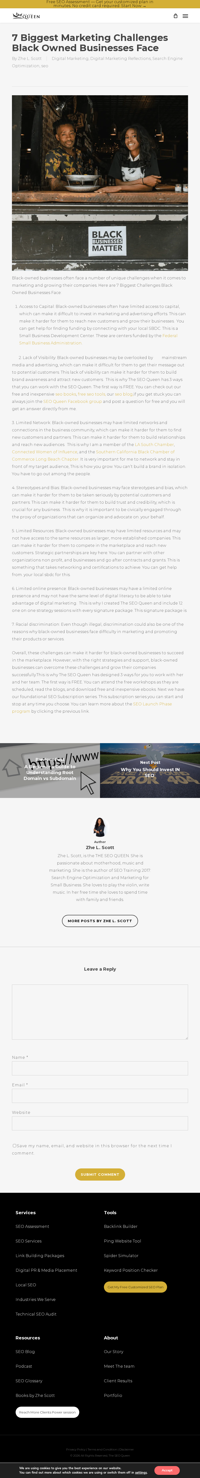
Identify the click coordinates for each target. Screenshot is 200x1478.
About (111, 1338)
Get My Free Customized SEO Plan (135, 1287)
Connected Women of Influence (44, 452)
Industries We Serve (36, 1299)
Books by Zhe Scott (35, 1395)
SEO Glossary (29, 1381)
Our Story (113, 1351)
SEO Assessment (32, 1226)
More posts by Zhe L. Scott (100, 921)
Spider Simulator (121, 1255)
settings (141, 1472)
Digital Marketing (70, 58)
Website (21, 1112)
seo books (65, 394)
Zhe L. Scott (30, 58)
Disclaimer (126, 1449)
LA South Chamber (154, 444)
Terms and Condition (102, 1449)
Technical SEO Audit (36, 1314)
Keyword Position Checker (131, 1270)
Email (20, 1085)
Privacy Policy (75, 1449)
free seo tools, (92, 394)
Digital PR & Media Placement (46, 1270)
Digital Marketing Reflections (120, 58)
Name (20, 1057)
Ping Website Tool (122, 1241)
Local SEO (26, 1285)
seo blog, (124, 394)
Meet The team (119, 1366)
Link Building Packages (40, 1255)
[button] (185, 15)
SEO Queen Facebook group (72, 401)
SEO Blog (25, 1351)
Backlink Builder (121, 1226)
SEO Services (28, 1241)
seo (44, 66)
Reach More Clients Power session (47, 1412)
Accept (167, 1470)
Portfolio (113, 1395)
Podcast (24, 1366)
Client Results (118, 1381)
